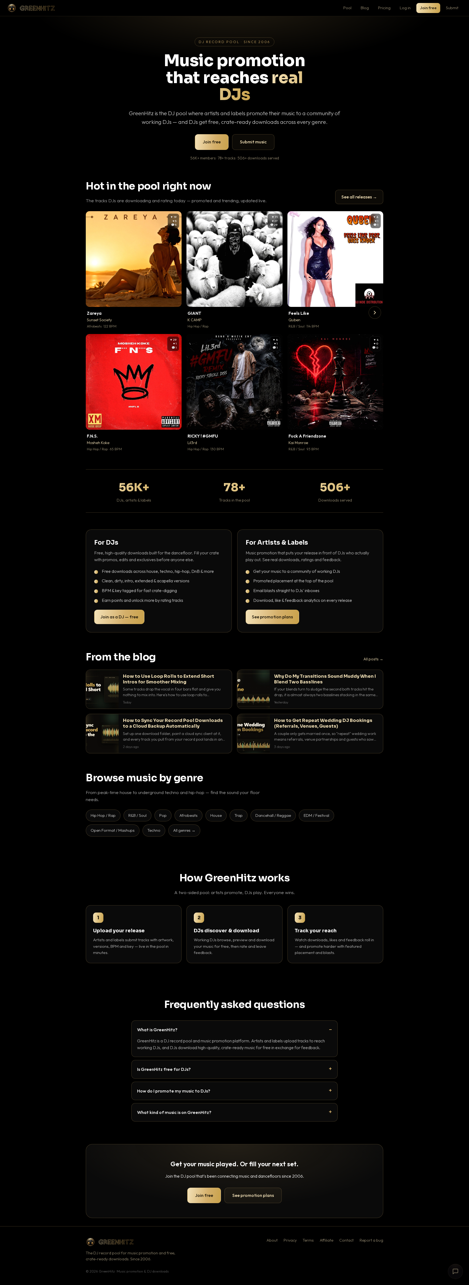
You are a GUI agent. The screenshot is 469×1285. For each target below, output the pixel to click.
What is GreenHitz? (157, 1029)
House (216, 815)
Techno (153, 830)
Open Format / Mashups (113, 830)
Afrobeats (188, 815)
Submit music (253, 141)
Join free (428, 7)
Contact (346, 1240)
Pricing (384, 7)
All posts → (373, 659)
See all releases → (359, 197)
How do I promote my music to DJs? (173, 1091)
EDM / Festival (316, 815)
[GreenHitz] (31, 8)
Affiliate (326, 1240)
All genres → (184, 830)
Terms (308, 1240)
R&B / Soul (137, 815)
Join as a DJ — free (119, 616)
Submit (452, 7)
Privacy (290, 1240)
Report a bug (371, 1240)
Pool (347, 7)
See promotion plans (272, 616)
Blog (365, 7)
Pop (163, 815)
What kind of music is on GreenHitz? (174, 1112)
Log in (405, 7)
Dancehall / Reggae (273, 815)
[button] (174, 299)
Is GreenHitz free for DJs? (164, 1069)
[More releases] (375, 312)
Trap (238, 815)
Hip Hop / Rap (103, 815)
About (272, 1240)
